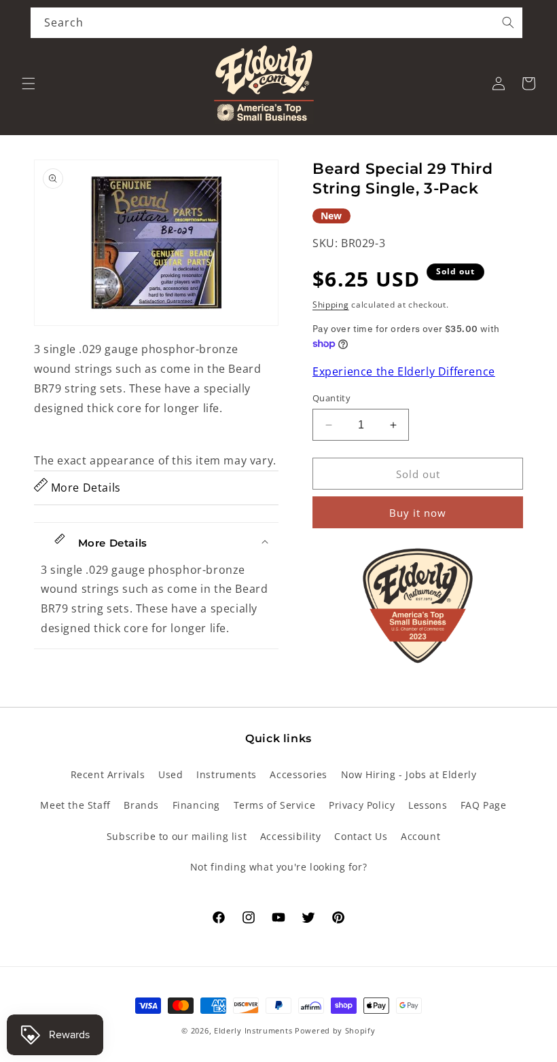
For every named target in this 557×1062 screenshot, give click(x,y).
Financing (196, 805)
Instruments (226, 774)
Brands (141, 805)
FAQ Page (484, 805)
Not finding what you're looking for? (278, 866)
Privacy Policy (362, 805)
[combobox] (276, 22)
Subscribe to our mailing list (177, 836)
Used (170, 774)
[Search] (508, 22)
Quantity (331, 398)
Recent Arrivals (108, 774)
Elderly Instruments (253, 1030)
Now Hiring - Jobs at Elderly (409, 774)
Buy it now (417, 512)
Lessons (427, 805)
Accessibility (290, 836)
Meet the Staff (75, 805)
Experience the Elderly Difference (403, 371)
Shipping (330, 304)
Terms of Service (275, 805)
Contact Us (360, 836)
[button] (28, 83)
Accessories (298, 774)
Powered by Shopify (335, 1030)
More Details (84, 487)
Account (420, 836)
